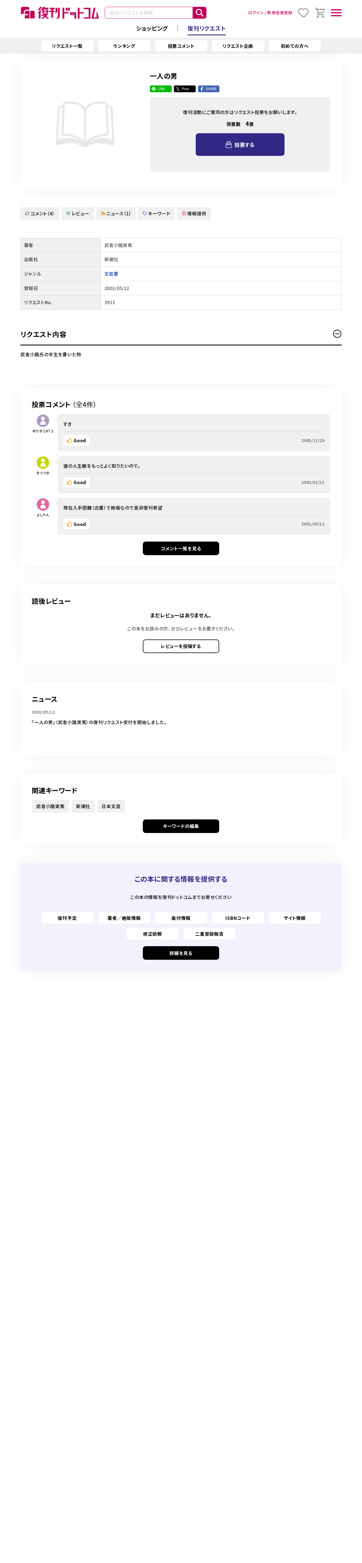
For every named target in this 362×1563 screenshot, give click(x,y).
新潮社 (83, 806)
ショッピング (152, 28)
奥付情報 (180, 917)
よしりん (43, 514)
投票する (244, 144)
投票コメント (181, 45)
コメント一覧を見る (181, 548)
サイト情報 (295, 917)
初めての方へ (295, 45)
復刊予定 (67, 917)
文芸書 (111, 273)
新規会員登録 (279, 12)
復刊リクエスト (207, 28)
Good (80, 440)
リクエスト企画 (238, 45)
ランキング (124, 45)
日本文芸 (111, 806)
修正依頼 (152, 933)
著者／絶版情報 (124, 917)
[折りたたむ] (337, 334)
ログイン (255, 12)
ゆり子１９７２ (43, 431)
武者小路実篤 (50, 806)
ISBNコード (237, 917)
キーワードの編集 (181, 826)
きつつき (42, 473)
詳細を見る (181, 953)
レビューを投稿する (181, 646)
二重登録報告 (209, 933)
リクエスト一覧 (67, 45)
